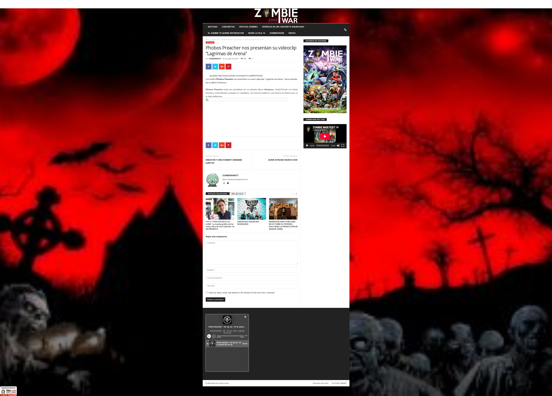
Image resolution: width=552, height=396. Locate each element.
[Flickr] (338, 6)
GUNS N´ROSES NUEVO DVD (283, 159)
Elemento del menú (320, 383)
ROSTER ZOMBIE (326, 2)
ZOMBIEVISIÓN (277, 33)
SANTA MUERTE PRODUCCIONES (251, 2)
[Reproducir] (307, 145)
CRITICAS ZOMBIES (248, 26)
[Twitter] (343, 6)
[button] (345, 30)
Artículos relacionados (217, 194)
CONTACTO (312, 2)
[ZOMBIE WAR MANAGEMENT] (276, 15)
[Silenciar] (338, 145)
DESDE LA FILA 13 (256, 33)
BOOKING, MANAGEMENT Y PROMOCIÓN (219, 2)
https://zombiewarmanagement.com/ (235, 179)
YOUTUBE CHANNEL (339, 383)
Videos (292, 33)
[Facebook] (334, 6)
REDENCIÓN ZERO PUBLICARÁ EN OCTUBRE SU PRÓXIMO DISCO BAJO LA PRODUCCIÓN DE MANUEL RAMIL (283, 225)
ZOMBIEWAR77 (215, 59)
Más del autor (238, 194)
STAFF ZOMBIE (299, 2)
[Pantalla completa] (342, 145)
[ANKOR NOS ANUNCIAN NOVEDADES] (251, 209)
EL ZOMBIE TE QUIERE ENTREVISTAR (226, 33)
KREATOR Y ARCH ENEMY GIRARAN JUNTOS (224, 161)
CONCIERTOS (228, 26)
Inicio (207, 40)
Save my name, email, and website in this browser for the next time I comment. (242, 293)
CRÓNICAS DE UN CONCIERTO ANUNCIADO (283, 26)
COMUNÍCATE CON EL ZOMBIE (279, 2)
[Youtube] (347, 6)
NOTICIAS (212, 26)
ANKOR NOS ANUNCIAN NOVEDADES (248, 222)
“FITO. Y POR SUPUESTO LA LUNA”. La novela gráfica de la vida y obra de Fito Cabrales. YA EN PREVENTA (220, 225)
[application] (325, 136)
